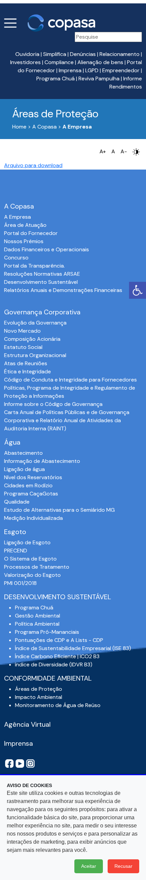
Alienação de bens (100, 62)
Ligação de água (24, 469)
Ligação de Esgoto (27, 542)
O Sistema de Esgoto (30, 558)
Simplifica (54, 54)
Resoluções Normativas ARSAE (42, 273)
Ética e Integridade (27, 371)
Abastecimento (23, 452)
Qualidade (17, 501)
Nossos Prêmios (23, 241)
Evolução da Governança (35, 322)
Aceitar (88, 866)
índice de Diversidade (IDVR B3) (53, 664)
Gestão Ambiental (37, 615)
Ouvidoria (27, 54)
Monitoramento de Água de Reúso (58, 705)
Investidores (25, 62)
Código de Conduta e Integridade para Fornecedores (70, 379)
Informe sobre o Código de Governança (53, 404)
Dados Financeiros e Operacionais (46, 249)
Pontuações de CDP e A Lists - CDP (59, 640)
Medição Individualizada (33, 518)
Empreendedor (121, 70)
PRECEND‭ (15, 550)
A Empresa (17, 216)
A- (124, 151)
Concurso (16, 257)
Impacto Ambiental (38, 697)
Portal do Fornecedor (31, 233)
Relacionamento (119, 54)
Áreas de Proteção (38, 688)
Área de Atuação (25, 225)
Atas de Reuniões (25, 363)
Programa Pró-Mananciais (47, 631)
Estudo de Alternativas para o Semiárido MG (59, 509)
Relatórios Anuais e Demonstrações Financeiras (63, 290)
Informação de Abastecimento (42, 461)
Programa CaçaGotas (31, 493)
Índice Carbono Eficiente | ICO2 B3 (57, 656)
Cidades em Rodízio (28, 485)
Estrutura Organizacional (35, 355)
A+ (102, 151)
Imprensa (70, 70)
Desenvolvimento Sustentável (41, 282)
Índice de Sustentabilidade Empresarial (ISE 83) (73, 648)
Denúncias (83, 54)
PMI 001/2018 (20, 583)
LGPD (91, 70)
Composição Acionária (32, 339)
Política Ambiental (37, 623)
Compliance (59, 62)
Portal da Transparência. (34, 265)
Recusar (123, 866)
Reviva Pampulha (99, 78)
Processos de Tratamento (36, 566)
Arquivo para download (33, 165)
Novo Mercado (22, 330)
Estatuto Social (23, 347)
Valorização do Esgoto (32, 575)
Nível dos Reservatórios (33, 477)
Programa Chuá (55, 78)
